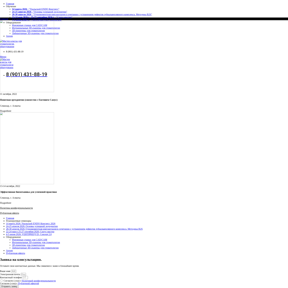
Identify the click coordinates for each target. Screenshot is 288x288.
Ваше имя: (5, 271)
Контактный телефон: (11, 277)
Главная (4, 19)
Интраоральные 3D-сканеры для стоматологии (36, 242)
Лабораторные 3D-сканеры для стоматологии (35, 248)
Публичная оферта (9, 213)
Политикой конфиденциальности (39, 280)
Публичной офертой (28, 283)
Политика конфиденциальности (16, 208)
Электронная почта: (10, 274)
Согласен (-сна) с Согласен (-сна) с (28, 282)
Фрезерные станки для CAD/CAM (29, 239)
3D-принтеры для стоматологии (28, 245)
